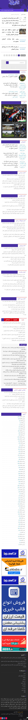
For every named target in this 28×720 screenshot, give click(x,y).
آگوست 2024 (22, 463)
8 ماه (16, 398)
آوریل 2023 (23, 496)
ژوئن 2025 (23, 443)
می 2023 (23, 494)
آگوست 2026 (22, 416)
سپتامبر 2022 (22, 510)
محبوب (15, 320)
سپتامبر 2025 (22, 437)
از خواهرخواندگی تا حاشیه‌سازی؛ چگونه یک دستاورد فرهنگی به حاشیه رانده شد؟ (10, 85)
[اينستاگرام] (8, 67)
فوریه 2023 (23, 500)
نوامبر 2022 (22, 506)
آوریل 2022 (22, 520)
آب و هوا (23, 681)
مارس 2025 (22, 449)
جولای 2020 (22, 538)
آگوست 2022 (22, 512)
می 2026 (23, 423)
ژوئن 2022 (23, 516)
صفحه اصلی (23, 14)
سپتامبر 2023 (22, 485)
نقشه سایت (23, 690)
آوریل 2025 (22, 447)
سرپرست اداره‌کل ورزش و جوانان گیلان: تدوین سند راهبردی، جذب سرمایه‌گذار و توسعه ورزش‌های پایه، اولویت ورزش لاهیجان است (14, 253)
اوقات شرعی (23, 683)
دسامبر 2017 (22, 544)
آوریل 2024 (22, 471)
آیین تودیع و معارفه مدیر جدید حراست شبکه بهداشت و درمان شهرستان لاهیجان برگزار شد (10, 32)
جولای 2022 (22, 514)
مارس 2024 (22, 473)
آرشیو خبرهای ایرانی (21, 676)
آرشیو (23, 655)
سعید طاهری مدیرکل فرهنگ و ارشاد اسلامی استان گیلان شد (14, 234)
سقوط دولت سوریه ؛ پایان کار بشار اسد (18, 309)
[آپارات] (13, 67)
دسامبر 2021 (22, 528)
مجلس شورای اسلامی (19, 390)
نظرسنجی (23, 685)
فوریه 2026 (23, 427)
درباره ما (24, 686)
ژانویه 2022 (23, 526)
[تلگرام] (3, 67)
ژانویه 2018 (23, 542)
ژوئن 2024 (23, 467)
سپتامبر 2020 (22, 536)
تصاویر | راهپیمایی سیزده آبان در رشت (19, 123)
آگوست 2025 (22, 439)
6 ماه (10, 394)
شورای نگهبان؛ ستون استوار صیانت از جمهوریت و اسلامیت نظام (10, 94)
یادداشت (23, 72)
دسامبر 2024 (22, 455)
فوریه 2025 (23, 451)
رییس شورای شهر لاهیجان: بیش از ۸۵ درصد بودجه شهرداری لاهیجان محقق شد (10, 146)
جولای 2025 (22, 441)
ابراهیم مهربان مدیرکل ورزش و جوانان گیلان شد (16, 264)
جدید (22, 320)
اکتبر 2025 (23, 435)
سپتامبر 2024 (22, 461)
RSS (24, 692)
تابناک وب (15, 712)
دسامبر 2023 (22, 479)
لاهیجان (23, 142)
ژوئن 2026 (23, 421)
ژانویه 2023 (23, 502)
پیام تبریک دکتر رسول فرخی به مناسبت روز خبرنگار (16, 179)
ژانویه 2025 (23, 453)
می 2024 (23, 469)
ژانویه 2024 (23, 477)
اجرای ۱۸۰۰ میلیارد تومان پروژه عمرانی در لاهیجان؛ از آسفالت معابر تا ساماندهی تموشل (10, 155)
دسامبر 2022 (22, 504)
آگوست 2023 (22, 487)
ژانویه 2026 (23, 429)
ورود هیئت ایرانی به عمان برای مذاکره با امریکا (16, 307)
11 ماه (24, 409)
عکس (23, 103)
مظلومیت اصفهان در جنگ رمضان (10, 77)
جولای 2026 (22, 418)
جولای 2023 (22, 489)
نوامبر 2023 (23, 481)
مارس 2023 (22, 498)
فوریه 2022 (23, 524)
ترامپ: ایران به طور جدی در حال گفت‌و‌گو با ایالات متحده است (14, 305)
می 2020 (23, 540)
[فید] (4, 62)
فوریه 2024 (23, 475)
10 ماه (4, 403)
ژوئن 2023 (23, 492)
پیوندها (24, 677)
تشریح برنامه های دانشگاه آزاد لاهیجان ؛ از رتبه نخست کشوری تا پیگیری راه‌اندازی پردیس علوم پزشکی (10, 164)
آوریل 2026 (22, 425)
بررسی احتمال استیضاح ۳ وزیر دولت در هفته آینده (16, 209)
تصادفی (8, 320)
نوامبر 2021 (23, 530)
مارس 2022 (22, 522)
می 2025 (23, 445)
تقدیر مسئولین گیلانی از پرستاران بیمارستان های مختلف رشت (14, 284)
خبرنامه (24, 679)
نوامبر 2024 (22, 457)
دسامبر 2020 (22, 534)
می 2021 (23, 532)
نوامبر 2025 (22, 433)
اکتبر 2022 (23, 508)
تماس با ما (23, 688)
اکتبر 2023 (23, 483)
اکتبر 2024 (23, 459)
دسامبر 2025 (22, 431)
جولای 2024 (22, 465)
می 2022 (23, 518)
